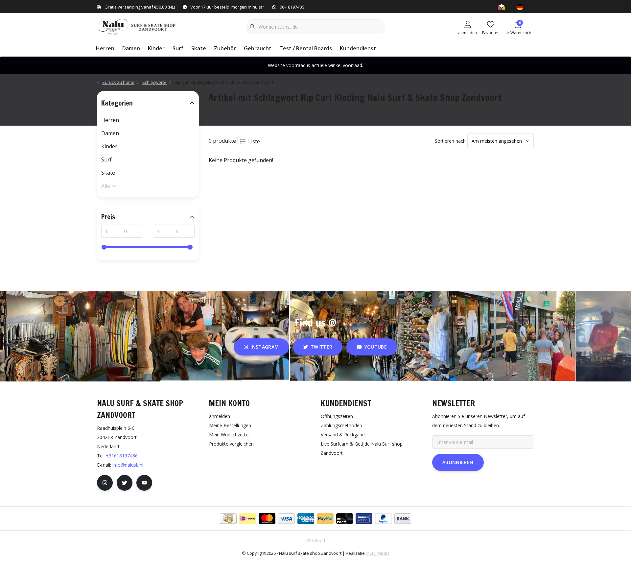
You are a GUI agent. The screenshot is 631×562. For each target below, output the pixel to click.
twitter (321, 347)
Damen (131, 48)
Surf (178, 48)
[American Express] (305, 518)
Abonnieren (458, 462)
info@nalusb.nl (127, 465)
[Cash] (228, 518)
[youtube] (144, 483)
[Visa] (286, 518)
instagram (265, 347)
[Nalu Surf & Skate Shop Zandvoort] (137, 26)
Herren (105, 48)
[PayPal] (325, 518)
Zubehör (225, 48)
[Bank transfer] (402, 518)
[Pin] (364, 518)
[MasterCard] (267, 518)
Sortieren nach (450, 141)
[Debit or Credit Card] (344, 518)
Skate (198, 48)
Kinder (156, 48)
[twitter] (124, 483)
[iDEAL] (247, 518)
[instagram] (105, 483)
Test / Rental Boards (305, 48)
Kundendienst (358, 48)
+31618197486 (122, 455)
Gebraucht (257, 48)
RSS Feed (315, 540)
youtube (375, 347)
